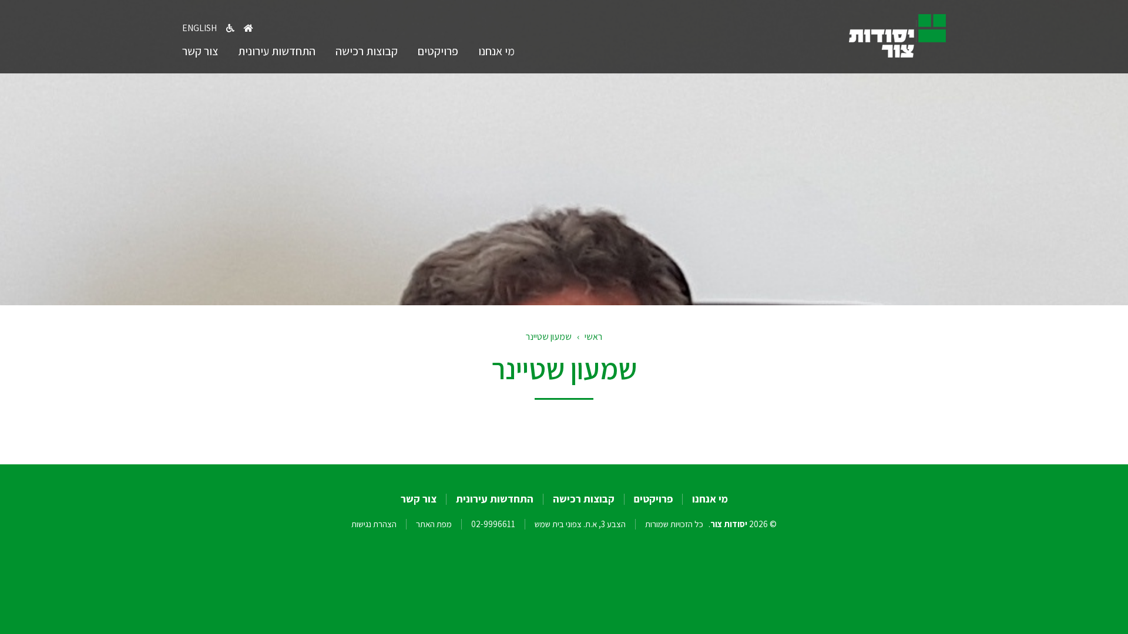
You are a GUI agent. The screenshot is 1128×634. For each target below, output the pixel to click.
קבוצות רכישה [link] (366, 51)
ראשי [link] (593, 337)
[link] (897, 53)
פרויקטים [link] (438, 51)
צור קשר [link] (200, 51)
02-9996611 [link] (493, 524)
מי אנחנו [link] (496, 51)
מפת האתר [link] (434, 524)
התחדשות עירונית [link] (276, 51)
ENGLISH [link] (199, 28)
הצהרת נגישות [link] (374, 524)
